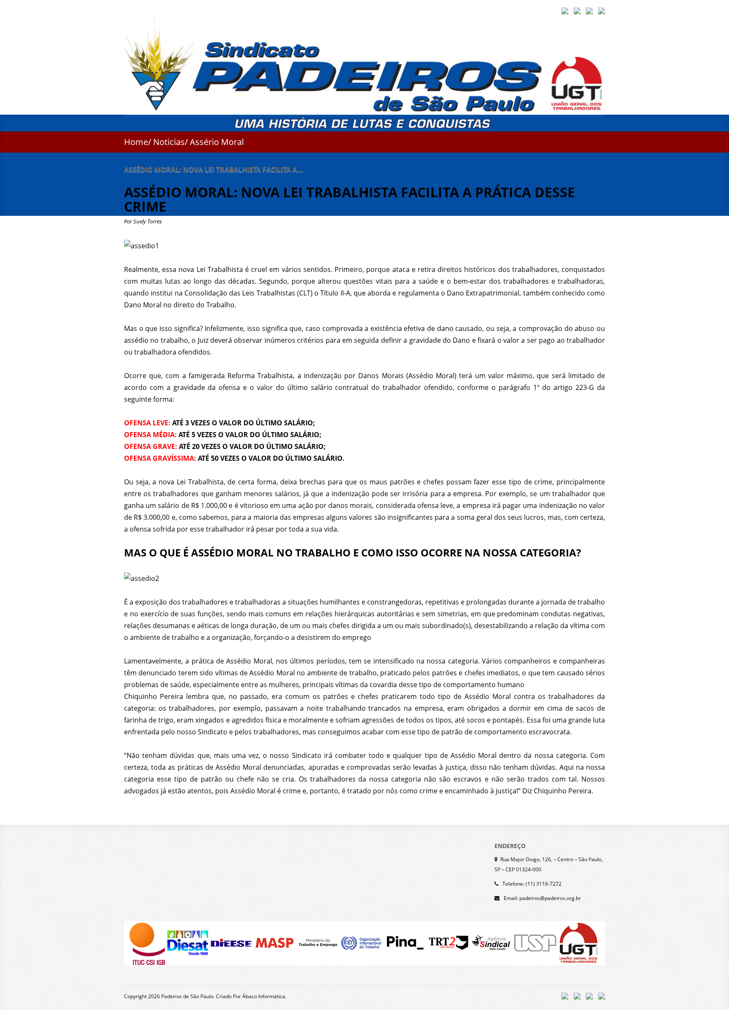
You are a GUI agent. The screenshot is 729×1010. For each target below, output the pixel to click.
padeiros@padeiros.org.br (550, 898)
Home (136, 142)
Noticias (169, 142)
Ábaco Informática (263, 996)
